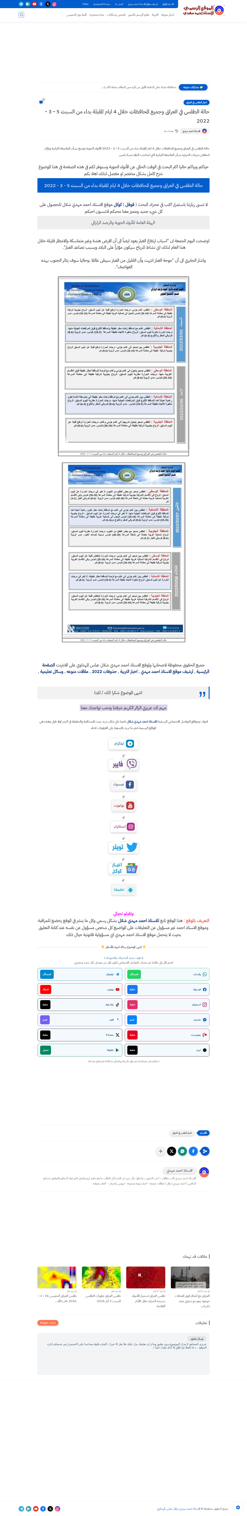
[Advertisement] (123, 54)
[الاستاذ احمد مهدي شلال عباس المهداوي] (204, 10)
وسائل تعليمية (51, 671)
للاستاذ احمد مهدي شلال (142, 721)
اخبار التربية (128, 671)
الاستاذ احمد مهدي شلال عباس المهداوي (178, 1509)
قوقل (129, 204)
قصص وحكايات (116, 14)
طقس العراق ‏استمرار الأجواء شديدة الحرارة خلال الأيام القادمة (148, 1301)
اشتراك (46, 989)
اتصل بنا (119, 4)
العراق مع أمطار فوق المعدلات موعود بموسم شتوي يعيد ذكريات (192, 1301)
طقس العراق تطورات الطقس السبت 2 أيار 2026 (103, 1298)
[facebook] (41, 4)
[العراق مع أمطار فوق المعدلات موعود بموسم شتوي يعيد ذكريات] (190, 1277)
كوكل (118, 204)
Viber (85, 4)
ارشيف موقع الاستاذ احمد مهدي (143, 4)
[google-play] (27, 4)
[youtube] (34, 4)
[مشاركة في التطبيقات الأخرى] (160, 1151)
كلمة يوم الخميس (77, 14)
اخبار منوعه (167, 14)
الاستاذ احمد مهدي (191, 131)
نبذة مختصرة (97, 14)
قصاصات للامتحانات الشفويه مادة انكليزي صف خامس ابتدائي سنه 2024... (135, 87)
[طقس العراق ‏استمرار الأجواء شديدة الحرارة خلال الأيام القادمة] (145, 1277)
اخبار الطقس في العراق (196, 102)
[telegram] (21, 4)
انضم (132, 1019)
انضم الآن (134, 974)
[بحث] (21, 15)
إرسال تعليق (197, 1339)
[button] (193, 1151)
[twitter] (47, 4)
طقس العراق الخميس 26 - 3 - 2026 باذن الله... (57, 1298)
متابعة (132, 989)
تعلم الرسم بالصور (138, 14)
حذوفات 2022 (104, 671)
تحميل (45, 1050)
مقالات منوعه (77, 671)
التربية (155, 14)
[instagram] (54, 4)
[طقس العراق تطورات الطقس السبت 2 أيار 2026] (101, 1277)
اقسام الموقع (168, 4)
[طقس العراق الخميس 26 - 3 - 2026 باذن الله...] (56, 1277)
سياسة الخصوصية (101, 4)
